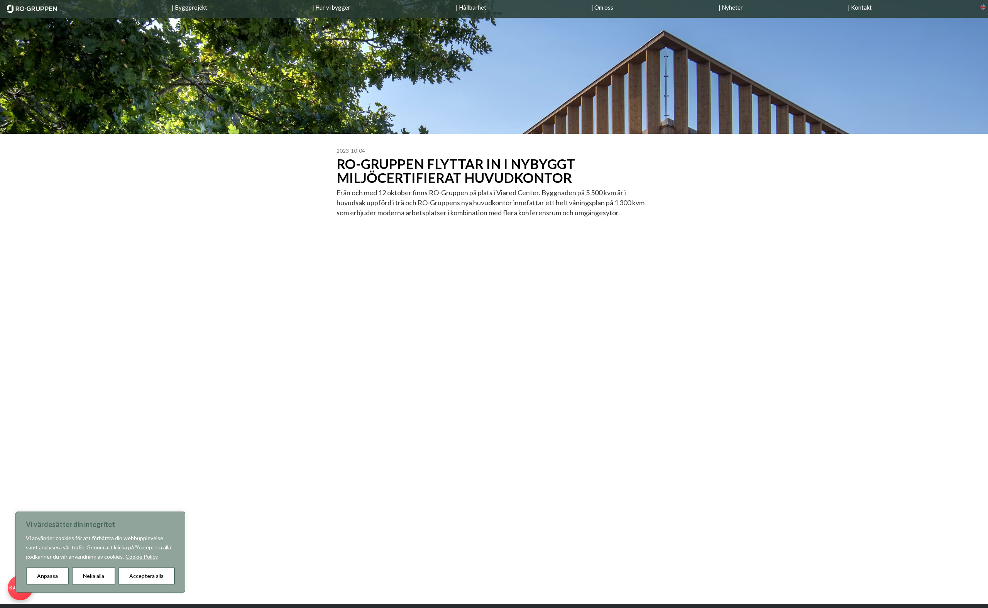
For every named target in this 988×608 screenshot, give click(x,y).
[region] (100, 552)
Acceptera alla (146, 576)
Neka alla (93, 576)
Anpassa (47, 576)
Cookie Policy (141, 556)
